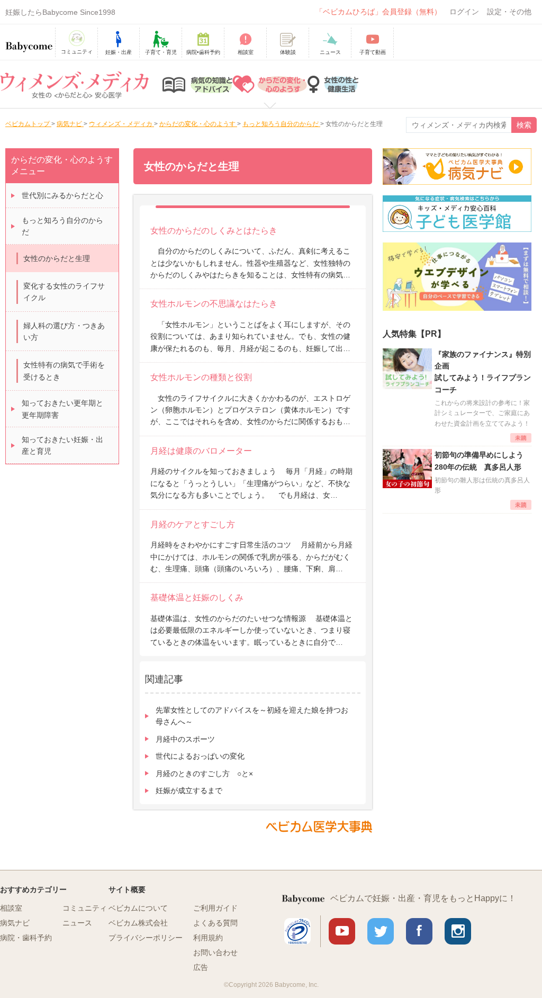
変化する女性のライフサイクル (64, 292)
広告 (200, 967)
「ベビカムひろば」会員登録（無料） (378, 11)
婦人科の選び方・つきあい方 (64, 331)
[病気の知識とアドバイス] (197, 84)
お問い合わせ (215, 952)
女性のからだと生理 (56, 258)
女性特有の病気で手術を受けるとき (64, 371)
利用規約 (208, 937)
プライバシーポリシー (146, 937)
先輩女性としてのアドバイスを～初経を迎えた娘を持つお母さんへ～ (252, 716)
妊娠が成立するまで (189, 790)
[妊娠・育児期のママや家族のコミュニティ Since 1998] (29, 42)
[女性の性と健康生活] (333, 84)
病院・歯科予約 (26, 937)
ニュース (77, 923)
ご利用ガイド (215, 908)
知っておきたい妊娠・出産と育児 (62, 445)
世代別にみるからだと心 (62, 195)
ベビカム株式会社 (138, 923)
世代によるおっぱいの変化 (200, 756)
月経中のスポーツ (185, 739)
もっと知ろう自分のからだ (62, 226)
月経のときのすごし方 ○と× (204, 773)
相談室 (11, 908)
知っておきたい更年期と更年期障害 (62, 409)
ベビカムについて (138, 908)
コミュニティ (84, 908)
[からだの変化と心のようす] (270, 84)
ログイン (464, 11)
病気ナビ (15, 923)
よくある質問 (215, 923)
